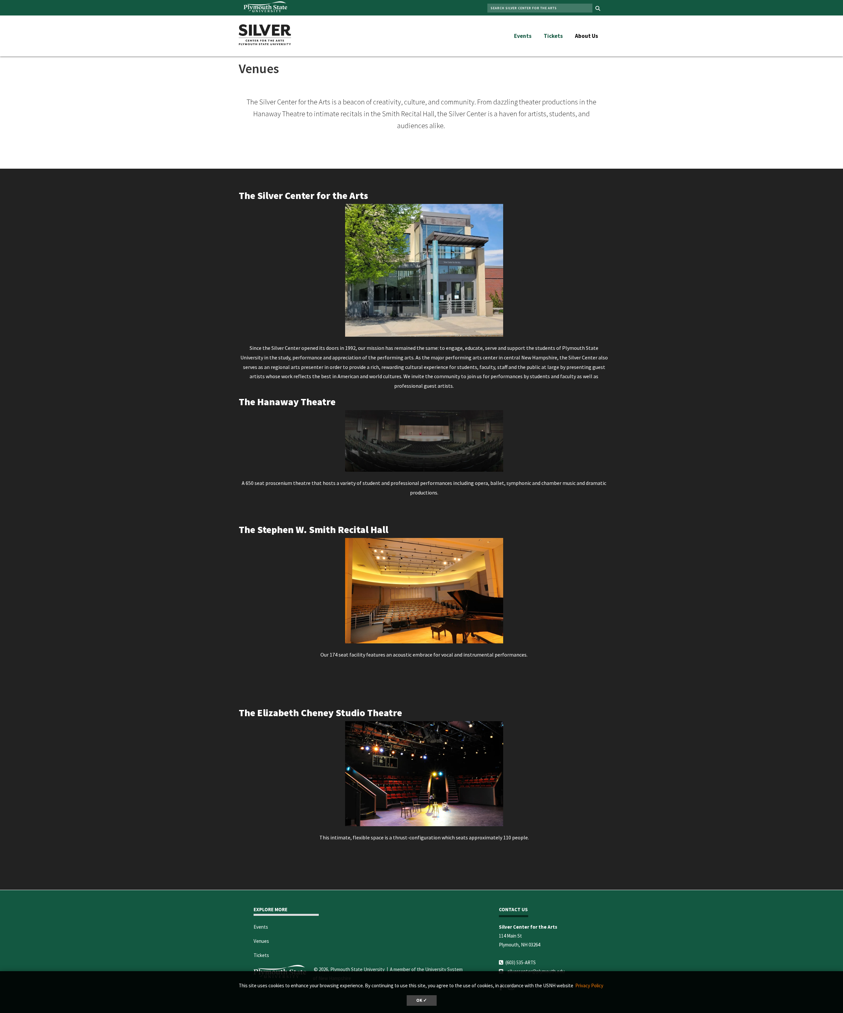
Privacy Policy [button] (589, 985)
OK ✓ (421, 1000)
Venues (261, 941)
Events (522, 36)
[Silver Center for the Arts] (265, 33)
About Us (586, 36)
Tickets (553, 36)
